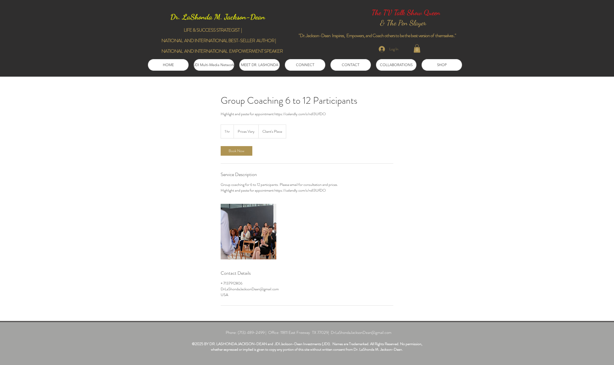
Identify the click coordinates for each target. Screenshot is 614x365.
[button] (416, 48)
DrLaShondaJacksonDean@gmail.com (361, 332)
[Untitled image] (248, 231)
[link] (236, 151)
